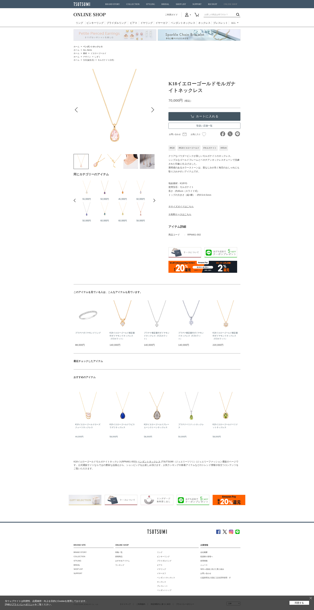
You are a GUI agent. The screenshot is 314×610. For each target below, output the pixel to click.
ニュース (204, 565)
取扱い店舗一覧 (204, 125)
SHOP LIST (181, 4)
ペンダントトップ (164, 590)
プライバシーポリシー (23, 604)
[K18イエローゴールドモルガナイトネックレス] (81, 161)
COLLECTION (133, 4)
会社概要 (204, 552)
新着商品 (118, 556)
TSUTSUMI (82, 4)
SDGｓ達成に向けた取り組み (212, 569)
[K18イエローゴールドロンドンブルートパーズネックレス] (104, 209)
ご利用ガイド (171, 14)
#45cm (224, 148)
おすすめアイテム (122, 561)
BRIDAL (165, 4)
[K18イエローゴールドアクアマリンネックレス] (86, 187)
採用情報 (204, 561)
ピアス (133, 23)
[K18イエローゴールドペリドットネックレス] (122, 209)
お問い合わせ (175, 134)
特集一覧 (118, 552)
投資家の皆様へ (206, 556)
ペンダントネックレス (183, 23)
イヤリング (146, 23)
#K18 (172, 148)
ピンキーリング (95, 23)
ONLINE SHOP (230, 4)
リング (79, 23)
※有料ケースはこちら (179, 214)
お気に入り (196, 134)
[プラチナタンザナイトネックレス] (86, 209)
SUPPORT (196, 4)
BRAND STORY (112, 4)
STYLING (150, 4)
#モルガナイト (209, 148)
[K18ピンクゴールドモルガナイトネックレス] (140, 209)
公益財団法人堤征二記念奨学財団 (213, 578)
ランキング (119, 565)
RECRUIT (212, 4)
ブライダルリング (116, 23)
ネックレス (204, 23)
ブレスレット (220, 23)
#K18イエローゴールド (189, 148)
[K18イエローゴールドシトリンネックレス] (122, 187)
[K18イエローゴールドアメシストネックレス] (104, 187)
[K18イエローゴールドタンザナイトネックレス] (140, 187)
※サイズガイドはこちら (181, 206)
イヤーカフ (162, 23)
